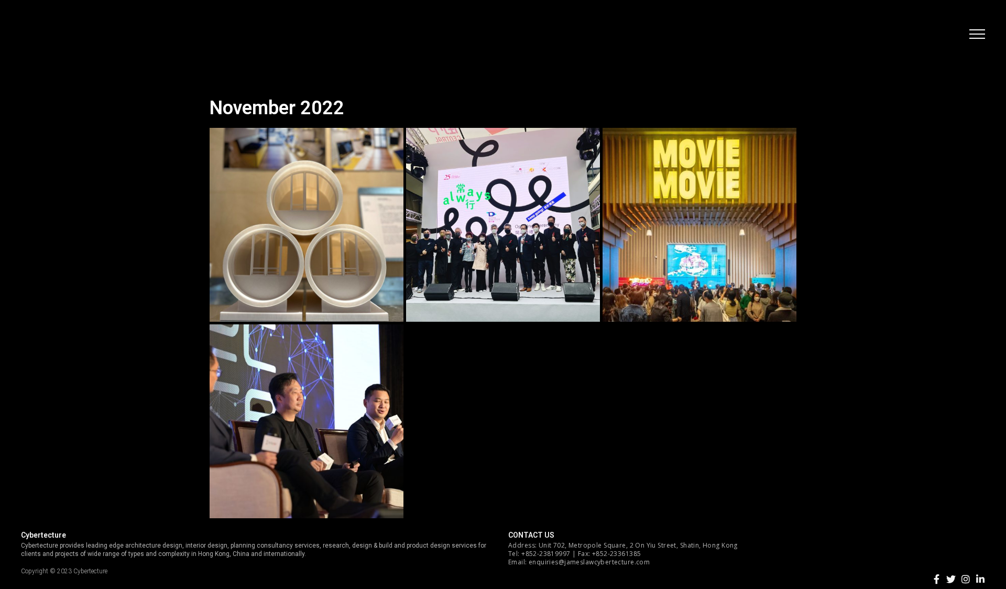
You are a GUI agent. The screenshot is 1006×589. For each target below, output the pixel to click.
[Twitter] (951, 579)
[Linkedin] (980, 579)
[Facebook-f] (936, 579)
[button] (977, 34)
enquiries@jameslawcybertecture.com (589, 562)
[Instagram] (965, 579)
